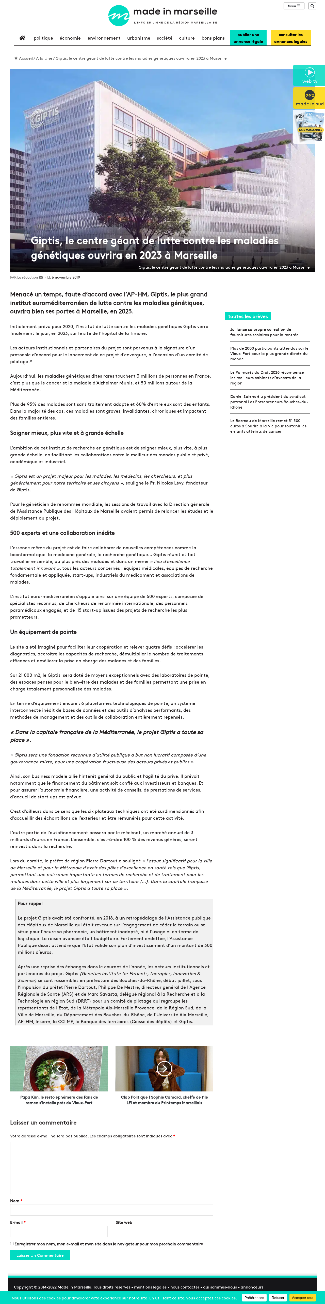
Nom (16, 1200)
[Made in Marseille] (162, 15)
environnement (104, 38)
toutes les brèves (248, 316)
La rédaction (27, 277)
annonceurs (252, 1287)
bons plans (213, 38)
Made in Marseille (74, 1287)
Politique (43, 38)
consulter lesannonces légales (290, 37)
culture (187, 38)
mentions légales (150, 1287)
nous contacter (184, 1287)
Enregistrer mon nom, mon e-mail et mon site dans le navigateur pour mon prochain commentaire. (109, 1243)
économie (70, 38)
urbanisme (138, 38)
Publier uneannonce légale (248, 37)
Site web (124, 1222)
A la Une (44, 58)
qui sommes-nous (220, 1287)
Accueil (25, 58)
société (164, 38)
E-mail (18, 1222)
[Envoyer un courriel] (41, 277)
